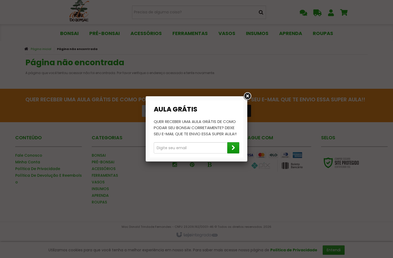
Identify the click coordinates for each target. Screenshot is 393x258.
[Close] (247, 96)
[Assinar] (233, 147)
